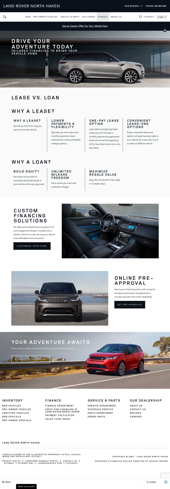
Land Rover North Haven (152, 456)
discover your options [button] (30, 359)
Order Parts (96, 416)
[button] (4, 17)
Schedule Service (100, 409)
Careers (136, 416)
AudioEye (72, 463)
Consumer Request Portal (41, 461)
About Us (116, 17)
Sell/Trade (88, 17)
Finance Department (59, 405)
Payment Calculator (59, 415)
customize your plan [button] (32, 246)
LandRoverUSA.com (50, 463)
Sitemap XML (26, 463)
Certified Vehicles (15, 412)
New (27, 17)
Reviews (135, 412)
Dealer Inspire (158, 461)
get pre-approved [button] (129, 304)
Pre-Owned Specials (16, 420)
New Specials (11, 416)
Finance (103, 17)
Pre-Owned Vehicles (45, 17)
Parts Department (100, 412)
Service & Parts (69, 17)
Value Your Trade (57, 418)
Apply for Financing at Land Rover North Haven (62, 410)
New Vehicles (11, 405)
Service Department (102, 405)
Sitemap (9, 463)
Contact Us (138, 409)
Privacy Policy (11, 461)
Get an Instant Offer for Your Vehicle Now (85, 26)
